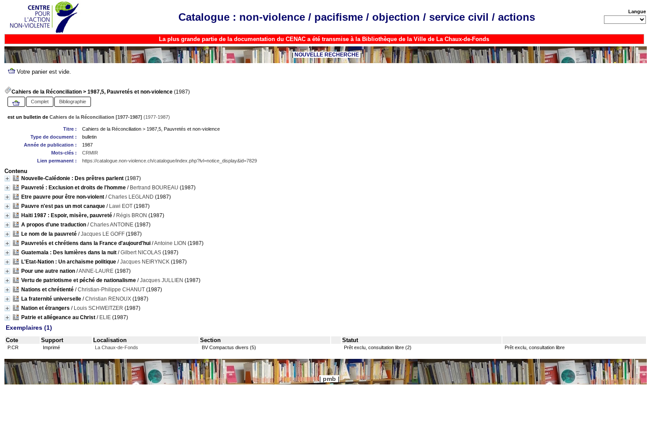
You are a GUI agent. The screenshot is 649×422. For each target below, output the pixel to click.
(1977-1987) (109, 117)
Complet (40, 101)
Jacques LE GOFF (103, 234)
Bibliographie (72, 101)
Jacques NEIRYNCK (145, 262)
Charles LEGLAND (131, 197)
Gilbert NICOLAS (141, 252)
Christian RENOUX (108, 299)
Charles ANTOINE (111, 225)
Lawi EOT (120, 206)
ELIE (105, 317)
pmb (329, 378)
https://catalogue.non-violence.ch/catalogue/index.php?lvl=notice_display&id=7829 (169, 160)
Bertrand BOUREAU (154, 188)
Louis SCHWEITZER (98, 308)
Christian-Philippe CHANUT (111, 289)
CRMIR (90, 152)
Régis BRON (131, 215)
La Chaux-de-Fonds (116, 347)
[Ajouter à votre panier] (16, 103)
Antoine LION (170, 243)
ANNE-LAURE (96, 271)
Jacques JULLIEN (161, 280)
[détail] (7, 178)
